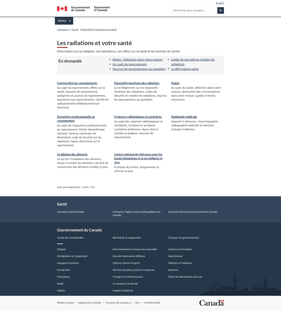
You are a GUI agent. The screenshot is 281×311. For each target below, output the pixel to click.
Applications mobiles (89, 302)
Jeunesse (173, 269)
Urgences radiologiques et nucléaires (138, 116)
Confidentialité (152, 302)
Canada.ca (63, 29)
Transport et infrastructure (128, 276)
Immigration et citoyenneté (72, 256)
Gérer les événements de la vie (185, 276)
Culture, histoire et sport (126, 263)
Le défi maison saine (185, 69)
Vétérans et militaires (180, 263)
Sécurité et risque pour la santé (99, 29)
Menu (65, 21)
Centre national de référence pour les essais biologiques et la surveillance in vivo (138, 158)
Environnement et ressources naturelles (135, 249)
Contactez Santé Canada (70, 211)
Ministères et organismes (127, 237)
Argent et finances (123, 290)
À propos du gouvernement (183, 237)
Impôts (61, 290)
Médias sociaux (65, 302)
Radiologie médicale (184, 116)
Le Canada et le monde (125, 283)
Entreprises (63, 269)
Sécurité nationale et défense (129, 256)
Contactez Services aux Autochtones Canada (192, 211)
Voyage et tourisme (68, 263)
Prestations (63, 276)
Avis (137, 302)
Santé (75, 29)
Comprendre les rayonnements (77, 83)
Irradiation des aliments (72, 154)
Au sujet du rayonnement (130, 64)
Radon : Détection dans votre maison (138, 59)
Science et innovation (180, 249)
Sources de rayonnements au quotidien (139, 69)
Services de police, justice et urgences (133, 269)
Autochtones (175, 256)
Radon (175, 83)
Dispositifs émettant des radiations (136, 83)
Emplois (61, 249)
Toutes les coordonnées (70, 237)
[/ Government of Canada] (83, 9)
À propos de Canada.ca (118, 302)
